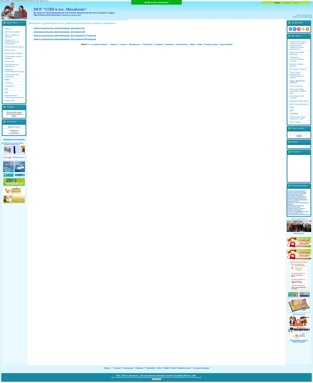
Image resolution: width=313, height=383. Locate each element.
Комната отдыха (211, 44)
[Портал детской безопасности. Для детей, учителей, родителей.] (299, 320)
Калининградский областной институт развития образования (298, 198)
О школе (123, 44)
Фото (159, 368)
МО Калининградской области (297, 196)
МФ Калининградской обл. (296, 205)
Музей (200, 44)
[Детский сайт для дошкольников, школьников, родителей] (14, 199)
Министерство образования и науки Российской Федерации (297, 191)
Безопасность (134, 44)
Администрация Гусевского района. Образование (296, 209)
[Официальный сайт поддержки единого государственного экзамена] (14, 181)
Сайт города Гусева (294, 207)
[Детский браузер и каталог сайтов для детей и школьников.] (8, 176)
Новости (114, 44)
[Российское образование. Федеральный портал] (8, 171)
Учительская (148, 44)
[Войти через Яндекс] (299, 29)
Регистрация (287, 3)
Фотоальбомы (182, 44)
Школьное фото (299, 233)
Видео (192, 44)
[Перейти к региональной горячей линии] (299, 242)
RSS (310, 17)
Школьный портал (293, 201)
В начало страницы (99, 44)
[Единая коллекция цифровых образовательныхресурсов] (20, 171)
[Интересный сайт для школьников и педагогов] (14, 190)
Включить (33, 0)
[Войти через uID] (290, 29)
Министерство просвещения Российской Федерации (297, 194)
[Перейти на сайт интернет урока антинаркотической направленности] (299, 329)
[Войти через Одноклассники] (307, 29)
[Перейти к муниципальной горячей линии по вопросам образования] (299, 259)
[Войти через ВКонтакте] (294, 29)
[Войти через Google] (303, 29)
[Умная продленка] (14, 153)
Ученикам (159, 44)
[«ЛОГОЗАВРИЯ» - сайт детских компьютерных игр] (293, 296)
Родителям (169, 44)
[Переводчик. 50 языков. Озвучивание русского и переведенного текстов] (14, 160)
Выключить (25, 0)
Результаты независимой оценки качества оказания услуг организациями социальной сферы (299, 213)
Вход (295, 3)
